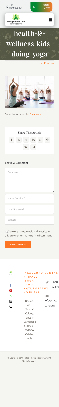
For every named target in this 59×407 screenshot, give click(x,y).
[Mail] (10, 301)
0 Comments (34, 114)
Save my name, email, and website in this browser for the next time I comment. (28, 233)
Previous (49, 63)
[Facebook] (10, 285)
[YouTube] (10, 290)
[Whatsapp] (11, 295)
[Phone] (10, 306)
